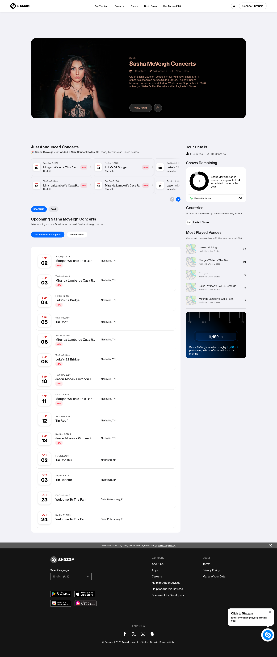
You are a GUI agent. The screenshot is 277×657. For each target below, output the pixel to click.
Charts (134, 6)
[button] (270, 612)
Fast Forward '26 (172, 6)
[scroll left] (172, 199)
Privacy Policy (211, 570)
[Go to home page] (62, 561)
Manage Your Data (214, 576)
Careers (157, 576)
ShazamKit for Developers (168, 595)
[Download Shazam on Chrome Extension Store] (60, 603)
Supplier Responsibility (162, 642)
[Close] (273, 544)
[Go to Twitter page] (134, 634)
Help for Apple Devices (166, 582)
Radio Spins (150, 6)
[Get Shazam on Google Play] (60, 594)
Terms (206, 564)
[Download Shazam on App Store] (84, 594)
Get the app (101, 6)
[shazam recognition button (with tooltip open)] (268, 635)
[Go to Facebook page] (125, 634)
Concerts (119, 6)
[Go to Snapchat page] (152, 634)
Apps (155, 570)
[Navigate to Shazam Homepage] (19, 6)
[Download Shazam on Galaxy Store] (85, 603)
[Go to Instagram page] (143, 634)
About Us (158, 564)
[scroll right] (178, 199)
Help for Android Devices (167, 589)
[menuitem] (102, 6)
